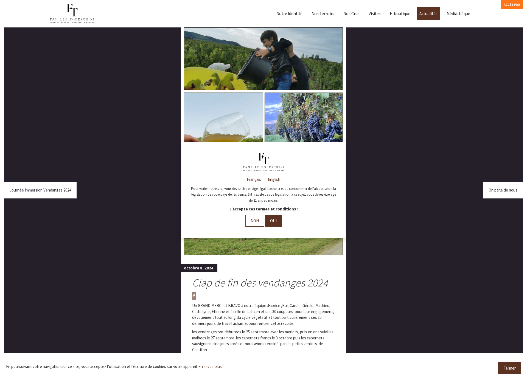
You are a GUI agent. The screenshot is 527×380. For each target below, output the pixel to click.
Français (254, 179)
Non (255, 220)
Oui (273, 220)
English (274, 179)
